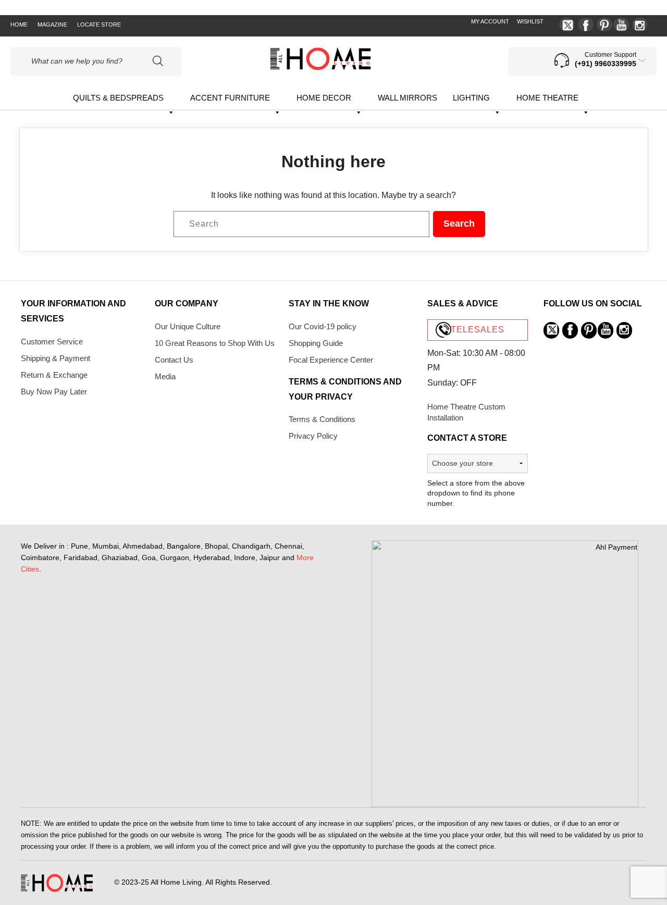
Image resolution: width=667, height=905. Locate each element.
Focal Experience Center (331, 359)
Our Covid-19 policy (322, 326)
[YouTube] (621, 24)
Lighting (471, 97)
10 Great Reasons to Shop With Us (215, 343)
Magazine (52, 24)
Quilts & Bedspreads (118, 97)
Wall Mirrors (407, 97)
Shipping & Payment (55, 358)
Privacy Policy (313, 435)
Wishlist (530, 21)
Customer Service (52, 341)
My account (490, 21)
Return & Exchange (54, 374)
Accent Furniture (230, 97)
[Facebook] (586, 24)
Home (19, 24)
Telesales (477, 329)
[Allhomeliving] (320, 67)
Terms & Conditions (322, 419)
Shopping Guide (316, 343)
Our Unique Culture (187, 326)
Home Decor (324, 97)
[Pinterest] (604, 24)
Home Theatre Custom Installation (466, 412)
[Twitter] (567, 24)
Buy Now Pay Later (54, 391)
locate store (99, 24)
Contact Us (174, 359)
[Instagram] (640, 24)
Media (165, 376)
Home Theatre (547, 97)
